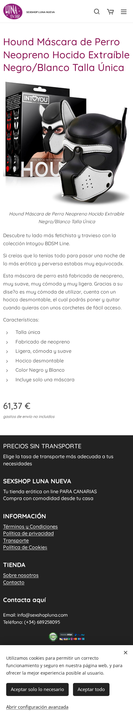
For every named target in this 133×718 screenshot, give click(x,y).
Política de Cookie (25, 547)
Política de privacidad (28, 533)
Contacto (13, 582)
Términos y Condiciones (30, 526)
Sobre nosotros (21, 575)
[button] (96, 11)
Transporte (16, 540)
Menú (124, 11)
